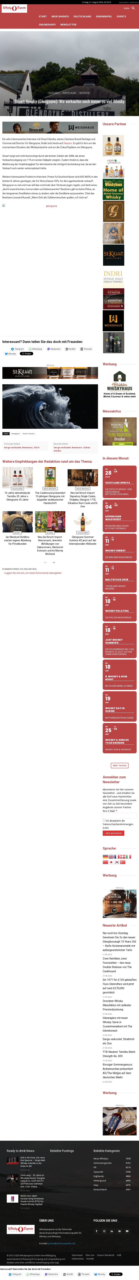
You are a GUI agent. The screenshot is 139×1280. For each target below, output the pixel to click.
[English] (111, 856)
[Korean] (117, 861)
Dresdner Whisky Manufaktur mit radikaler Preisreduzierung (117, 1005)
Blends (50, 533)
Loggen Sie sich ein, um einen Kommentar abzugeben (33, 573)
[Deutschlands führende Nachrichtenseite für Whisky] (17, 8)
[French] (117, 856)
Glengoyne (16, 434)
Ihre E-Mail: (110, 811)
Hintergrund (69, 93)
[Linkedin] (112, 1231)
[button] (130, 8)
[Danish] (123, 856)
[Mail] (119, 1231)
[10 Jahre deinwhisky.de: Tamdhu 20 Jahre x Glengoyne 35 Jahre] (17, 477)
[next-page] (53, 563)
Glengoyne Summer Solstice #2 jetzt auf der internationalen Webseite (82, 540)
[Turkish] (123, 861)
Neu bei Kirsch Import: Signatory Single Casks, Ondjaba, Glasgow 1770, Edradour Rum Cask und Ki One (82, 499)
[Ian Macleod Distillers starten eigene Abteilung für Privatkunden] (17, 521)
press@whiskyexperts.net (61, 1243)
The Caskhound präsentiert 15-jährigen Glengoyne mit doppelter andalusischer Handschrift (50, 498)
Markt (17, 533)
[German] (105, 856)
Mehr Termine (119, 765)
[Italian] (129, 856)
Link (105, 827)
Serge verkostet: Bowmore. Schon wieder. (72, 449)
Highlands (54, 93)
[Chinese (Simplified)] (105, 861)
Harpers (68, 143)
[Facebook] (97, 1231)
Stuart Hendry (29, 434)
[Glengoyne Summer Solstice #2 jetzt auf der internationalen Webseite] (83, 521)
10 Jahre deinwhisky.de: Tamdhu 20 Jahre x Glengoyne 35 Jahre (18, 496)
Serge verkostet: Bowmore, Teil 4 (21, 447)
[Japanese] (111, 861)
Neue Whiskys (50, 489)
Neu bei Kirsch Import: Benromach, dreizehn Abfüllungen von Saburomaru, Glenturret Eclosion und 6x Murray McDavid (50, 545)
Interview (84, 93)
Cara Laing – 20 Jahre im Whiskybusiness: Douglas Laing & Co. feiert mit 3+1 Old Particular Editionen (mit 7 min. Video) (33, 1181)
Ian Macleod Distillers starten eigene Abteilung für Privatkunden (17, 540)
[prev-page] (45, 563)
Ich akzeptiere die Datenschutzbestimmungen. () (118, 824)
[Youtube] (127, 1231)
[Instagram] (104, 1231)
